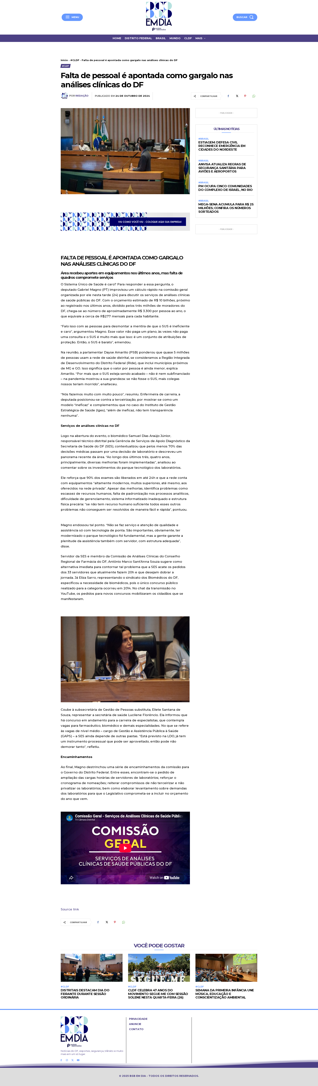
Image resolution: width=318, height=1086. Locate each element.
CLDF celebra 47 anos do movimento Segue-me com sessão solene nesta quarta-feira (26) (158, 993)
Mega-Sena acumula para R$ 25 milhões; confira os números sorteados (225, 207)
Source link (70, 909)
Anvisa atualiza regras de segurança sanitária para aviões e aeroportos (222, 167)
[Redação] (65, 95)
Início (64, 60)
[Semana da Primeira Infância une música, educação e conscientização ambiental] (226, 968)
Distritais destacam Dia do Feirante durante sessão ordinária (85, 993)
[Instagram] (67, 1060)
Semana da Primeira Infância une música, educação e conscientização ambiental (224, 993)
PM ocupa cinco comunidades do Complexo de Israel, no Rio (225, 188)
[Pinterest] (245, 96)
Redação (82, 95)
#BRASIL (203, 139)
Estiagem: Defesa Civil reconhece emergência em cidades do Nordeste (221, 145)
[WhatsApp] (253, 96)
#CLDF (74, 60)
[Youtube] (78, 1060)
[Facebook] (228, 96)
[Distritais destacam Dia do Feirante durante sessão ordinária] (92, 968)
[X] (236, 96)
